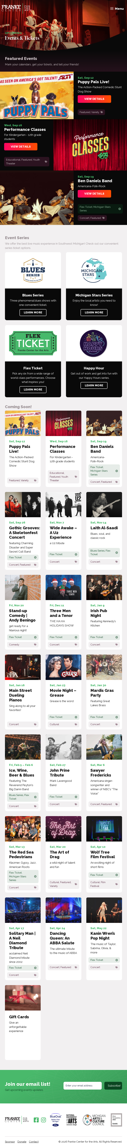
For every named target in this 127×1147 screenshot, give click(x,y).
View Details (94, 99)
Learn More (33, 312)
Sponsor (10, 1141)
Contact (34, 1141)
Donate (22, 1141)
